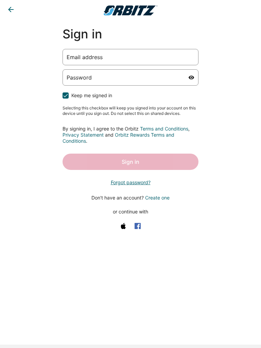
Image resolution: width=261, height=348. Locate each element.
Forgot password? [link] (131, 182)
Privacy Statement (83, 135)
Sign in (130, 161)
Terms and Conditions (164, 129)
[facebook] (138, 226)
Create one (157, 198)
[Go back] (11, 9)
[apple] (123, 226)
